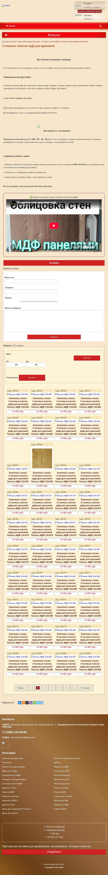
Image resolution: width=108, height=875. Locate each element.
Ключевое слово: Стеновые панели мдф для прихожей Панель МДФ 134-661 (66, 402)
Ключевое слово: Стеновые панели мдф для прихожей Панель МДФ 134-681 (66, 557)
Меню (12, 26)
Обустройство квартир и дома (29, 42)
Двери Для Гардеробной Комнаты (16, 809)
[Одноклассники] (23, 702)
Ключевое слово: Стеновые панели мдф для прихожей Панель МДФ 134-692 (42, 638)
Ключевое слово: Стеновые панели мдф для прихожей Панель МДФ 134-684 (42, 584)
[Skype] (38, 702)
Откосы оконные (61, 788)
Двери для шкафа (10, 771)
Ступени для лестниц (63, 796)
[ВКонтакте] (19, 702)
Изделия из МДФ (61, 767)
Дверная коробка (61, 779)
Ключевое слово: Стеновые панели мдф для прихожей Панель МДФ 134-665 (66, 429)
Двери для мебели (10, 813)
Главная (13, 42)
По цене (32, 377)
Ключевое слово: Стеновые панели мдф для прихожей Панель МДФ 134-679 (18, 557)
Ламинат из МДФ (61, 805)
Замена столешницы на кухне (67, 758)
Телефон (9, 287)
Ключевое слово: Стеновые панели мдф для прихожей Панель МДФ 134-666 (90, 429)
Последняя (85, 688)
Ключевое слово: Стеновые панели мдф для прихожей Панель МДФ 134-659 (18, 402)
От (7, 361)
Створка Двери (60, 809)
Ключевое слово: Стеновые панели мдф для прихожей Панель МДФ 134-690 (90, 611)
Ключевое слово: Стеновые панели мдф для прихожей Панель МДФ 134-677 (66, 530)
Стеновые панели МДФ (49, 42)
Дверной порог (8, 805)
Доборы (57, 762)
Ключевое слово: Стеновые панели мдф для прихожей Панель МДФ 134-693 (66, 638)
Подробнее (54, 851)
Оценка (8, 298)
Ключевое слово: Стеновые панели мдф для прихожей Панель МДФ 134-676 (42, 530)
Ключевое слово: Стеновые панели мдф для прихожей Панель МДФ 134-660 (42, 402)
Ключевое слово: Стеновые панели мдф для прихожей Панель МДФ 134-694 (90, 638)
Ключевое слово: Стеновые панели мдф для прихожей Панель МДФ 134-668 (42, 477)
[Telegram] (41, 702)
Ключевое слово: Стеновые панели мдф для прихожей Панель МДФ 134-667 (18, 477)
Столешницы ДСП (62, 771)
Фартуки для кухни (62, 784)
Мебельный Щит (61, 800)
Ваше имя (9, 277)
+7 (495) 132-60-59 (92, 7)
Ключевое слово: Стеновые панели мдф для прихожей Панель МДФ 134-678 (90, 530)
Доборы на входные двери (13, 767)
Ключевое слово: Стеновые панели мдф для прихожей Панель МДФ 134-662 (90, 402)
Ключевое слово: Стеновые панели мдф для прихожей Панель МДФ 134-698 (90, 665)
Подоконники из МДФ (11, 775)
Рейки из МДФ (8, 792)
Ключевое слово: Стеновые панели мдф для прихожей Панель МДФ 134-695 (18, 665)
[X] (27, 702)
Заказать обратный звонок (90, 11)
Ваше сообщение (13, 308)
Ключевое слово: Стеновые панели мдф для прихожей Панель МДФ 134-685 (66, 584)
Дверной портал (9, 788)
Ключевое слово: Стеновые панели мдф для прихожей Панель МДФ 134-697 (66, 665)
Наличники (6, 762)
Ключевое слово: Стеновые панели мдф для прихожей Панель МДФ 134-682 (90, 557)
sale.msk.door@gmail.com (23, 737)
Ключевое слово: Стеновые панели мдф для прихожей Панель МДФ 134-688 (42, 611)
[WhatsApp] (34, 702)
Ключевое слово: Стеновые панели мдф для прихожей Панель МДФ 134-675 (18, 530)
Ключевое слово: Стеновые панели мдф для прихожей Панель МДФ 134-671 (18, 503)
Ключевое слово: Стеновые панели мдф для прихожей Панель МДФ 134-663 (18, 429)
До (27, 361)
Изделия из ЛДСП (9, 800)
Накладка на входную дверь (14, 779)
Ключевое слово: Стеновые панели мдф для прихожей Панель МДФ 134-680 (42, 557)
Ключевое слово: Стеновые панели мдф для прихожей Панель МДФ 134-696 (42, 665)
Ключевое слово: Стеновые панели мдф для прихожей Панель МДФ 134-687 (18, 611)
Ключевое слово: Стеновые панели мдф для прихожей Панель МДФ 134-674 (90, 503)
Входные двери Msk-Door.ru (54, 864)
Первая (20, 688)
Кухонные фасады (62, 775)
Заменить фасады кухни (12, 758)
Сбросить (87, 358)
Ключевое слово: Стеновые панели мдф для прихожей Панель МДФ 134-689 (66, 611)
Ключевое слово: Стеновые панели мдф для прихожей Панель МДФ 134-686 (90, 584)
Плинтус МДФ (60, 792)
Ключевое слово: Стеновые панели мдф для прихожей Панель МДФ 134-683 (18, 584)
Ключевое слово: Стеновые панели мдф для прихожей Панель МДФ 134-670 (90, 477)
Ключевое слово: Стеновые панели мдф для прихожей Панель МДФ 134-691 (18, 638)
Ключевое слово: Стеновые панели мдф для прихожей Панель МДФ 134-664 (42, 429)
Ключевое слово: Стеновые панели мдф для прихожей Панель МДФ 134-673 (66, 503)
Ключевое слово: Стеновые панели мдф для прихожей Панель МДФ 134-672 (42, 503)
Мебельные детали (10, 796)
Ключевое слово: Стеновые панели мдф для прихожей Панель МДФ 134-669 (66, 477)
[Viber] (30, 702)
